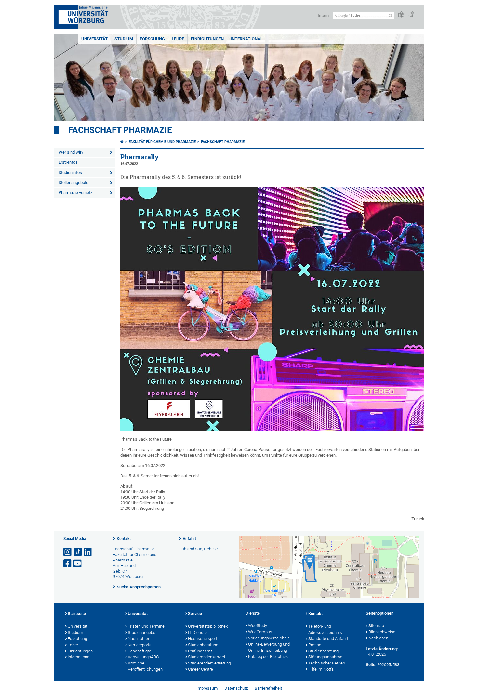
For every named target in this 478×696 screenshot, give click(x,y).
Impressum (207, 688)
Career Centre (200, 669)
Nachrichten (139, 638)
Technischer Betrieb (326, 663)
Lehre (178, 38)
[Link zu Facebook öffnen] (68, 563)
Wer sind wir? (71, 152)
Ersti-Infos (68, 162)
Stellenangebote (73, 182)
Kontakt (124, 538)
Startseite (77, 613)
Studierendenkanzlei (206, 656)
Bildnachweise (381, 631)
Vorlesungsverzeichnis (269, 638)
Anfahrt (189, 538)
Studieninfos (70, 172)
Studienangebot (142, 632)
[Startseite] (122, 142)
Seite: (371, 664)
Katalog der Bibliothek (268, 656)
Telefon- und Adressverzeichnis (325, 629)
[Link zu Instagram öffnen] (68, 552)
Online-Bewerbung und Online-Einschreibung (269, 647)
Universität (94, 38)
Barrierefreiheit (268, 688)
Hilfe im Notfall (322, 669)
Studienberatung (203, 644)
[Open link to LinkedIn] (88, 552)
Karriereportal (140, 644)
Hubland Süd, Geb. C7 (198, 549)
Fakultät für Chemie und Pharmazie (162, 142)
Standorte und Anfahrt (328, 638)
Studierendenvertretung (209, 663)
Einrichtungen (207, 38)
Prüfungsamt (200, 651)
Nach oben (378, 638)
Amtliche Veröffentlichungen (145, 666)
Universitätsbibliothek (208, 626)
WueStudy (257, 625)
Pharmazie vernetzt (76, 192)
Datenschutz (236, 688)
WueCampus (260, 631)
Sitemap (376, 625)
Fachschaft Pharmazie (120, 130)
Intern (323, 15)
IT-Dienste (197, 632)
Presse (314, 644)
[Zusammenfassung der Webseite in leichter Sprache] (401, 14)
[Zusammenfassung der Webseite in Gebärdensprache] (411, 14)
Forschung (152, 38)
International (247, 38)
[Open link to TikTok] (78, 552)
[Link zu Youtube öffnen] (78, 563)
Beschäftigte (139, 651)
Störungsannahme (325, 656)
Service (195, 613)
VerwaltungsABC (143, 656)
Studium (123, 38)
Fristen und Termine (146, 626)
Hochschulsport (202, 638)
